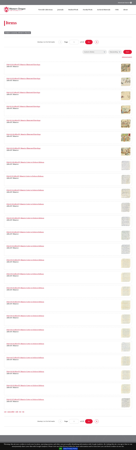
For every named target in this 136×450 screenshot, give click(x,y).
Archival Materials (103, 10)
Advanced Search (124, 3)
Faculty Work (87, 10)
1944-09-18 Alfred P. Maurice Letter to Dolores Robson (25, 371)
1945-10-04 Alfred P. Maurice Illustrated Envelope (23, 120)
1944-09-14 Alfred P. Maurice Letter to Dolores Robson (25, 316)
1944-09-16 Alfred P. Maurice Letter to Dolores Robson (25, 344)
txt (23, 412)
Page (66, 42)
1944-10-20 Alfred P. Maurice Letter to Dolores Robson (25, 218)
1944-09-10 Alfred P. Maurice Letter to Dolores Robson (25, 260)
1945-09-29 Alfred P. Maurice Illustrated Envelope (24, 134)
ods (17, 412)
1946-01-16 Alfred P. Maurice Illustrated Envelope (23, 64)
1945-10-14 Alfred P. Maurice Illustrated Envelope (23, 106)
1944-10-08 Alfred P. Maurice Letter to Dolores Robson (25, 162)
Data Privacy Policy (70, 448)
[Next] (97, 42)
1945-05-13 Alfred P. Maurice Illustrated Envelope (23, 78)
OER (117, 10)
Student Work (73, 10)
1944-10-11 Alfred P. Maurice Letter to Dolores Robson (25, 176)
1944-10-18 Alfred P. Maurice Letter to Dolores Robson (25, 204)
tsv (20, 412)
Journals (60, 10)
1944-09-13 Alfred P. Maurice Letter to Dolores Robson (25, 302)
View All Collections (45, 10)
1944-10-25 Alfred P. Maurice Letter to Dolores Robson (25, 246)
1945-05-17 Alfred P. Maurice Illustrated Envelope (23, 92)
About (125, 10)
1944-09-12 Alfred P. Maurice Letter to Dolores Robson (25, 288)
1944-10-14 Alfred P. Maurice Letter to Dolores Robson (25, 190)
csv (5, 412)
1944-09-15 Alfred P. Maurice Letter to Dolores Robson (25, 330)
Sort (127, 52)
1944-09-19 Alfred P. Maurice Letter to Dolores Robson (25, 385)
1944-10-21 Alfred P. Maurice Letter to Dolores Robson (25, 232)
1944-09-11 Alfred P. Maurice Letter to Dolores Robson (25, 274)
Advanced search (127, 57)
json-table (11, 412)
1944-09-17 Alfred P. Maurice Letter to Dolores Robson (25, 358)
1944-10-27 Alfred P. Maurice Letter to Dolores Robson (25, 399)
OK (60, 448)
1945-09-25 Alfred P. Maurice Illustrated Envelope (24, 148)
